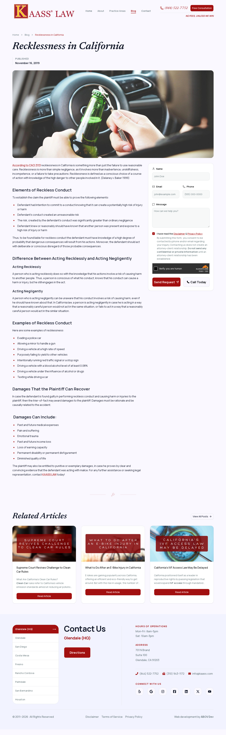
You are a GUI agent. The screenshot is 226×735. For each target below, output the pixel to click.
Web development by (194, 717)
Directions (77, 653)
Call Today (198, 282)
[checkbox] (153, 233)
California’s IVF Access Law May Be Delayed (181, 567)
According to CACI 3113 (26, 165)
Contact (146, 10)
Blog (133, 10)
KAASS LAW (49, 474)
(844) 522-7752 (176, 8)
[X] (198, 692)
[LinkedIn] (186, 692)
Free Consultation (202, 8)
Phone (190, 186)
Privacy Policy (195, 233)
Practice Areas (117, 10)
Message (161, 204)
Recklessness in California (49, 34)
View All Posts (200, 516)
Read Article (44, 596)
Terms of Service (112, 717)
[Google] (151, 692)
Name (159, 168)
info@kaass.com (202, 673)
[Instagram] (163, 692)
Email (159, 186)
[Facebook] (175, 692)
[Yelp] (139, 692)
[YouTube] (210, 692)
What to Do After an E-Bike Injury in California (113, 567)
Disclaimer (179, 233)
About (100, 10)
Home (89, 10)
